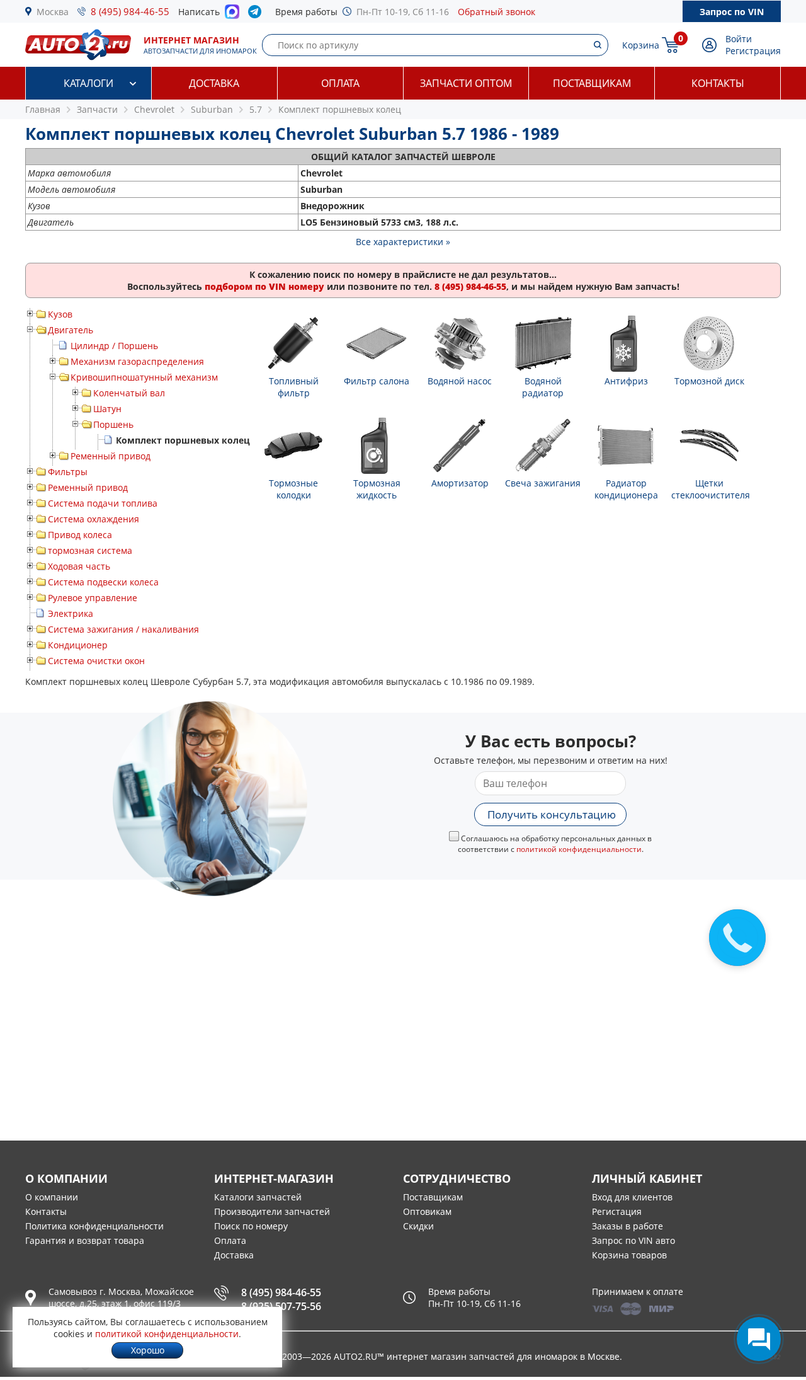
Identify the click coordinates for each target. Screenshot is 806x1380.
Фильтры (68, 472)
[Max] (232, 15)
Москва (53, 12)
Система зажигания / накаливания (123, 629)
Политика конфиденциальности (94, 1226)
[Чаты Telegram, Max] (759, 1339)
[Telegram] (257, 14)
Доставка (214, 83)
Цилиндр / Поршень (114, 346)
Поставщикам (592, 83)
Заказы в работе (627, 1226)
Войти (738, 39)
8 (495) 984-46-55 (130, 11)
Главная (42, 109)
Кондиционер (78, 645)
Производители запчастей (272, 1211)
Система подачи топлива (102, 503)
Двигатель (70, 330)
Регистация (617, 1211)
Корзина (640, 45)
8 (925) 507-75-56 (281, 1306)
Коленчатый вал (129, 393)
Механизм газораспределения (137, 361)
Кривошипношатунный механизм (144, 377)
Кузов (60, 314)
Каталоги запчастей (258, 1197)
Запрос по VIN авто (633, 1240)
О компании (51, 1197)
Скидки (418, 1226)
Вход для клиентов (632, 1197)
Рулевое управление (92, 598)
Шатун (107, 409)
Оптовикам (427, 1211)
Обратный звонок (496, 12)
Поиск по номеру (251, 1226)
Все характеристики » (403, 242)
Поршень (113, 424)
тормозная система (90, 550)
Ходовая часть (79, 566)
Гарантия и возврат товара (84, 1240)
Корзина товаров (629, 1255)
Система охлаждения (93, 519)
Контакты (717, 83)
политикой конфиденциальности (579, 849)
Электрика (70, 613)
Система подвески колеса (103, 582)
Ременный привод (110, 456)
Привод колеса (80, 535)
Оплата (340, 83)
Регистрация (753, 51)
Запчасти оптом (466, 83)
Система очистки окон (96, 661)
